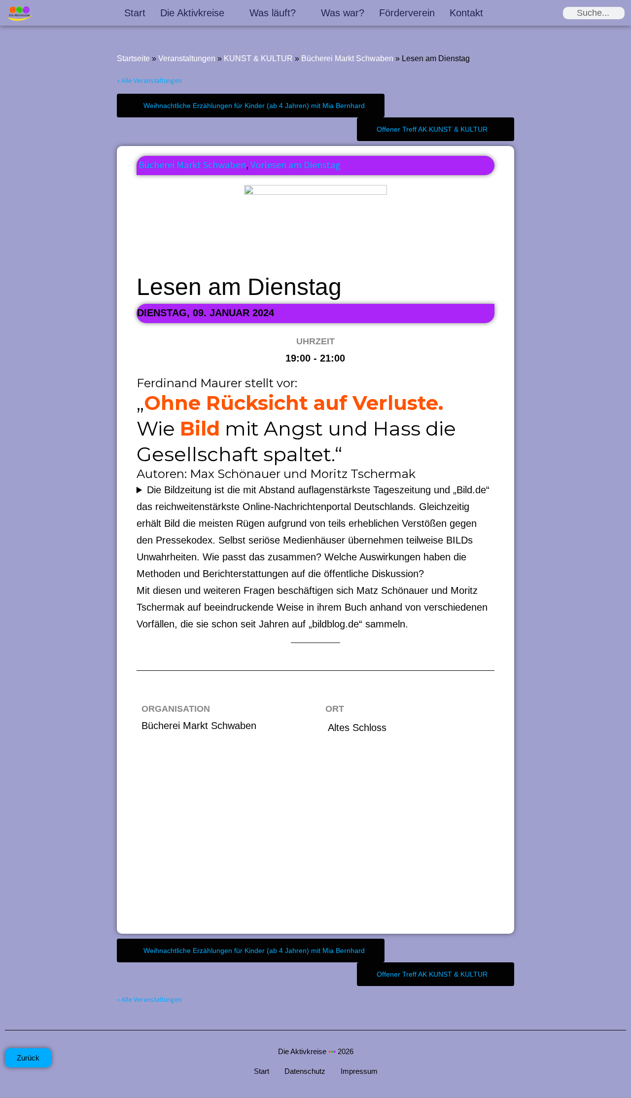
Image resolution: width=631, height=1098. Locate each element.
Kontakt (466, 12)
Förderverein (407, 12)
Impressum (359, 1071)
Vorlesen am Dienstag (295, 164)
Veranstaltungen (186, 58)
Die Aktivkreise (192, 12)
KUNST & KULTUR (258, 58)
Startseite (133, 58)
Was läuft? (272, 12)
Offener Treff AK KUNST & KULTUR (432, 129)
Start (134, 12)
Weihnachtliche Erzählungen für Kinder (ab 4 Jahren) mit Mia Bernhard (254, 106)
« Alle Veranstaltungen (149, 80)
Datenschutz (304, 1071)
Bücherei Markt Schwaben (347, 58)
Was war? (342, 12)
